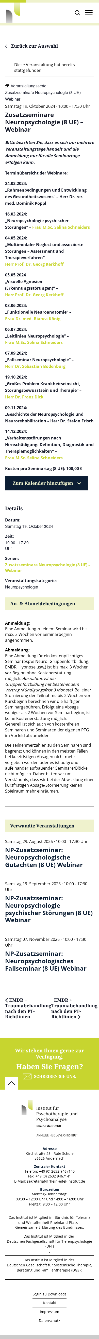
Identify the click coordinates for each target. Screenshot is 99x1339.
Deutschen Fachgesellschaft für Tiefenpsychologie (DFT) (49, 1244)
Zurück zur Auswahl (34, 46)
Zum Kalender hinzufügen (43, 483)
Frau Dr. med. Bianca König (32, 319)
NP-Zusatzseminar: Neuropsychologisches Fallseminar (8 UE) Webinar (46, 961)
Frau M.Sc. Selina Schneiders (61, 227)
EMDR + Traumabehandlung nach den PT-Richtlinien (28, 1009)
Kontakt (49, 1302)
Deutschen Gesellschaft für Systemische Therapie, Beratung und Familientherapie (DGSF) (49, 1268)
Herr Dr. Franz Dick (24, 397)
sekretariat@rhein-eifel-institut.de (56, 1181)
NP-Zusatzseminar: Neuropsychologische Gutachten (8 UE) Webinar (44, 857)
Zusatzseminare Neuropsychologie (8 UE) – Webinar (47, 567)
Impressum (49, 1311)
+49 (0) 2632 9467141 (53, 1176)
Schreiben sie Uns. (55, 1076)
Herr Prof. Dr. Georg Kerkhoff (34, 264)
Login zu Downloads (49, 1294)
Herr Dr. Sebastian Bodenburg (35, 366)
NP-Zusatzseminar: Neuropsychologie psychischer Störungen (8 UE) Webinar (49, 909)
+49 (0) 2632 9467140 (57, 1171)
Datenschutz (49, 1320)
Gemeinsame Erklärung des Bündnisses (49, 1227)
